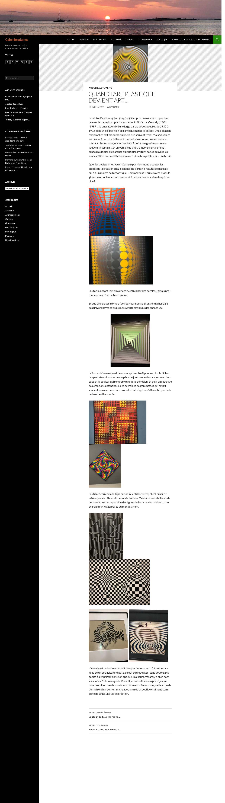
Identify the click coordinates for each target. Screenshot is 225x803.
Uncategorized (12, 240)
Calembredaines (16, 39)
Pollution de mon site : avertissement (191, 39)
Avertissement (12, 214)
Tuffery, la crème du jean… (17, 119)
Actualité (116, 39)
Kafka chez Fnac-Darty (15, 163)
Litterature (144, 39)
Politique (162, 39)
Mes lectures (11, 227)
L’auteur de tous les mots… (104, 714)
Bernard (114, 107)
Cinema (129, 39)
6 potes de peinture (14, 104)
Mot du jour (99, 39)
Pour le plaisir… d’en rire (16, 108)
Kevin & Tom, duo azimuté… (105, 727)
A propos (84, 39)
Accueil (71, 39)
